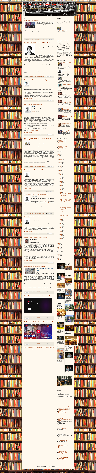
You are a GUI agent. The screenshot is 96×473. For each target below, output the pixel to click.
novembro (61, 159)
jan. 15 (61, 220)
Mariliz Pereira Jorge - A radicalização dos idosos (36, 194)
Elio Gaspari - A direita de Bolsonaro (33, 104)
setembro (60, 162)
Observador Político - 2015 (62, 145)
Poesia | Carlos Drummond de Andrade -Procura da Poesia (38, 296)
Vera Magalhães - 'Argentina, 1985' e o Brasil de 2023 (37, 42)
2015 (59, 251)
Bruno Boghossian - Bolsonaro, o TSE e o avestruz (36, 170)
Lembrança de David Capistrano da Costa (64, 430)
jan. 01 (61, 239)
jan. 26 (61, 181)
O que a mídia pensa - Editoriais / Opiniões (34, 266)
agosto (60, 163)
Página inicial (39, 347)
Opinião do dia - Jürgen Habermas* (32, 20)
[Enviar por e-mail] (48, 39)
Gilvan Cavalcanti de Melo (62, 30)
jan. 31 (61, 174)
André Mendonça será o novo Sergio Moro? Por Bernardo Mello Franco (67, 93)
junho (60, 166)
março (60, 170)
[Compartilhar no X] (50, 39)
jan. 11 (61, 226)
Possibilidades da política (62, 458)
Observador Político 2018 (62, 141)
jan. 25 (61, 182)
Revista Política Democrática (62, 452)
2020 (59, 244)
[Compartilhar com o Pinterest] (52, 39)
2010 (59, 258)
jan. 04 (61, 235)
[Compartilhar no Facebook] (51, 39)
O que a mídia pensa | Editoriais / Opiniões (65, 77)
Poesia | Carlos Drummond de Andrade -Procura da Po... (64, 213)
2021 (59, 243)
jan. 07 (61, 231)
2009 (59, 259)
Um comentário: (42, 39)
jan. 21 (61, 188)
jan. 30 (61, 175)
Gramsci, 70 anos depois (62, 428)
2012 (59, 255)
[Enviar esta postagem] (46, 39)
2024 (59, 155)
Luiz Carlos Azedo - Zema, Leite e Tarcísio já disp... (65, 201)
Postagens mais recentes (28, 347)
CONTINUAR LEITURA (28, 98)
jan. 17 (61, 217)
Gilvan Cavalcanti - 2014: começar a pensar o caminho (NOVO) (64, 402)
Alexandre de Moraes (34, 130)
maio (60, 167)
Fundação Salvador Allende (62, 453)
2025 (59, 154)
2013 (59, 254)
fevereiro (60, 171)
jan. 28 (61, 178)
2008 (59, 261)
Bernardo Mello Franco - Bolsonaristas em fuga (35, 80)
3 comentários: (42, 100)
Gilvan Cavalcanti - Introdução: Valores (64, 408)
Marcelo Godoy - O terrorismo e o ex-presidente (36, 237)
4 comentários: (42, 76)
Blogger (57, 466)
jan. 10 (61, 227)
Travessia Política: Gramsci (62, 440)
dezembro (61, 158)
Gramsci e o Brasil (61, 460)
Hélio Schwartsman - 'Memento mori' (33, 216)
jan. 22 (61, 186)
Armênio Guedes (61, 418)
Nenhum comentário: (43, 291)
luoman (50, 466)
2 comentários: (42, 191)
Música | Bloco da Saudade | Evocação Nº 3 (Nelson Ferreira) (39, 322)
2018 (59, 247)
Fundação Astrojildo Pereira (62, 451)
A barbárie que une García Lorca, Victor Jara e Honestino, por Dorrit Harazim (67, 63)
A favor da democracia (61, 411)
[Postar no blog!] (49, 39)
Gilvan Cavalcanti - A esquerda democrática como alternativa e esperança (65, 404)
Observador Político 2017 (62, 142)
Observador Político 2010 (62, 148)
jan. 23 (61, 185)
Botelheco (59, 448)
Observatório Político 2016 (62, 143)
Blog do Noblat (60, 454)
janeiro (60, 173)
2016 (59, 250)
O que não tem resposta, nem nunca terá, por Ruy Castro (66, 71)
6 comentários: (42, 213)
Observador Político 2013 (62, 147)
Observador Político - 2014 (62, 146)
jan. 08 (61, 230)
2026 (59, 152)
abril (60, 169)
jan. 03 (61, 237)
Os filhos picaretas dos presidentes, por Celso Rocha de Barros (67, 116)
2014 (59, 252)
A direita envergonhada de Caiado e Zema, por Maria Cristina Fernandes (66, 85)
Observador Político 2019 (62, 140)
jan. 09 (61, 228)
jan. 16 (61, 219)
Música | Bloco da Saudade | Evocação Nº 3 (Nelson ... (64, 216)
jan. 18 (61, 192)
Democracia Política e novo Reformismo (45, 4)
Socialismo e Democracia (62, 459)
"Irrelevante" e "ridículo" (62, 412)
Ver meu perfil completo (61, 57)
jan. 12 (61, 224)
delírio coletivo (47, 202)
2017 (59, 248)
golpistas (45, 201)
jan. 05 (61, 234)
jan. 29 (61, 177)
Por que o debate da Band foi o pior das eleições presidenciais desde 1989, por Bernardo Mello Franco (67, 101)
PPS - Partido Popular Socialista (63, 457)
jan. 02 (61, 238)
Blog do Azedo (60, 447)
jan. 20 (61, 189)
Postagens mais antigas (50, 347)
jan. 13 (61, 223)
